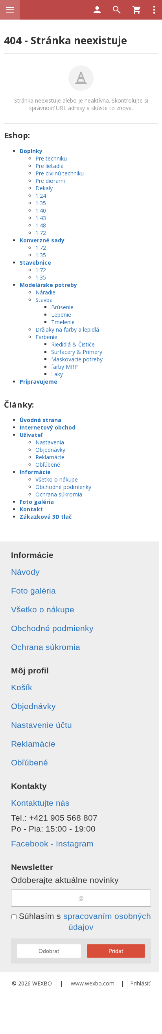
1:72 (40, 232)
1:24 (40, 195)
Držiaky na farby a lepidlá (67, 329)
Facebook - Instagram (52, 843)
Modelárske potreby (48, 285)
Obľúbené (47, 464)
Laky (57, 374)
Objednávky (50, 449)
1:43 (40, 218)
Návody (25, 571)
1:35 (40, 203)
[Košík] (136, 10)
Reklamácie (49, 457)
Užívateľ (31, 435)
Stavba (44, 299)
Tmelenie (63, 322)
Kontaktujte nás (40, 802)
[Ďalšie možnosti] (154, 10)
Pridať (116, 951)
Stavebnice (35, 262)
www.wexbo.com (92, 983)
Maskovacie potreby (77, 359)
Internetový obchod (47, 427)
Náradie (45, 292)
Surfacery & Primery (76, 351)
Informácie (35, 472)
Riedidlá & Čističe (73, 344)
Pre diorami (50, 180)
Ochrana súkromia (58, 494)
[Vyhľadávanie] (117, 10)
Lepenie (61, 314)
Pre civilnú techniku (59, 173)
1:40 (40, 210)
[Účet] (97, 10)
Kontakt (31, 509)
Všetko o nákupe (56, 479)
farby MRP (64, 366)
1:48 (40, 225)
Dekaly (44, 188)
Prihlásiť (140, 983)
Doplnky (31, 151)
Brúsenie (62, 307)
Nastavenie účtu (41, 724)
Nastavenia (49, 442)
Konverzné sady (42, 240)
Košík (21, 687)
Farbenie (46, 337)
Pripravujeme (38, 381)
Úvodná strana (40, 420)
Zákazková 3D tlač (46, 516)
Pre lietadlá (49, 166)
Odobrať (49, 951)
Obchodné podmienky (63, 487)
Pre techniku (51, 158)
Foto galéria (37, 501)
